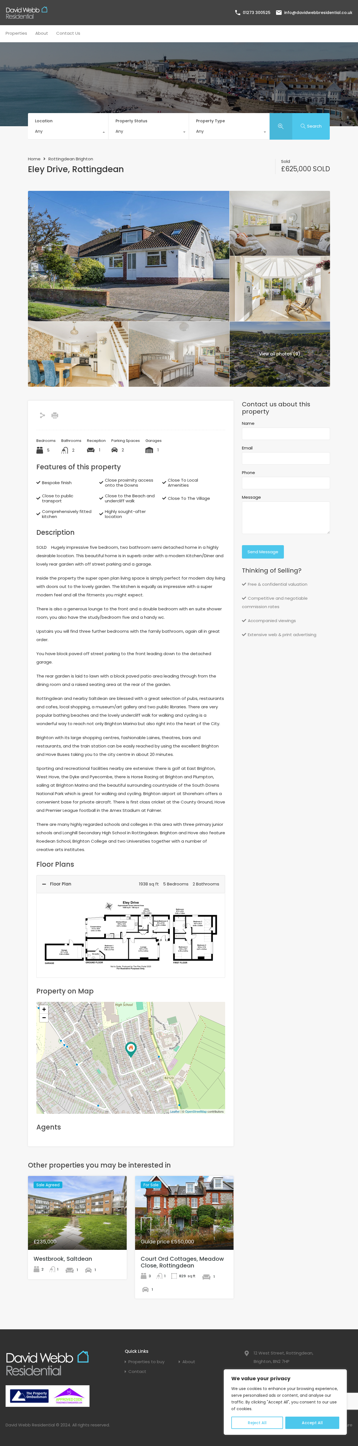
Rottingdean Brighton (70, 158)
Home (34, 158)
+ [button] (44, 1009)
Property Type (210, 121)
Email (247, 448)
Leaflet (175, 1111)
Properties (16, 33)
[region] (285, 1402)
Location (44, 121)
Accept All (312, 1423)
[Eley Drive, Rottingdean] (131, 1050)
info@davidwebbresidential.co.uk (318, 12)
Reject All (257, 1423)
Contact (137, 1371)
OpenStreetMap (196, 1111)
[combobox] (68, 132)
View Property (77, 1235)
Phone (248, 472)
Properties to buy (146, 1362)
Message (251, 497)
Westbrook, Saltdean (63, 1259)
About (41, 33)
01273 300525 (256, 12)
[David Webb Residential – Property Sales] (27, 17)
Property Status (131, 121)
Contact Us (68, 33)
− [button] (44, 1017)
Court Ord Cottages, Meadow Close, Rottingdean (182, 1262)
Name (248, 423)
